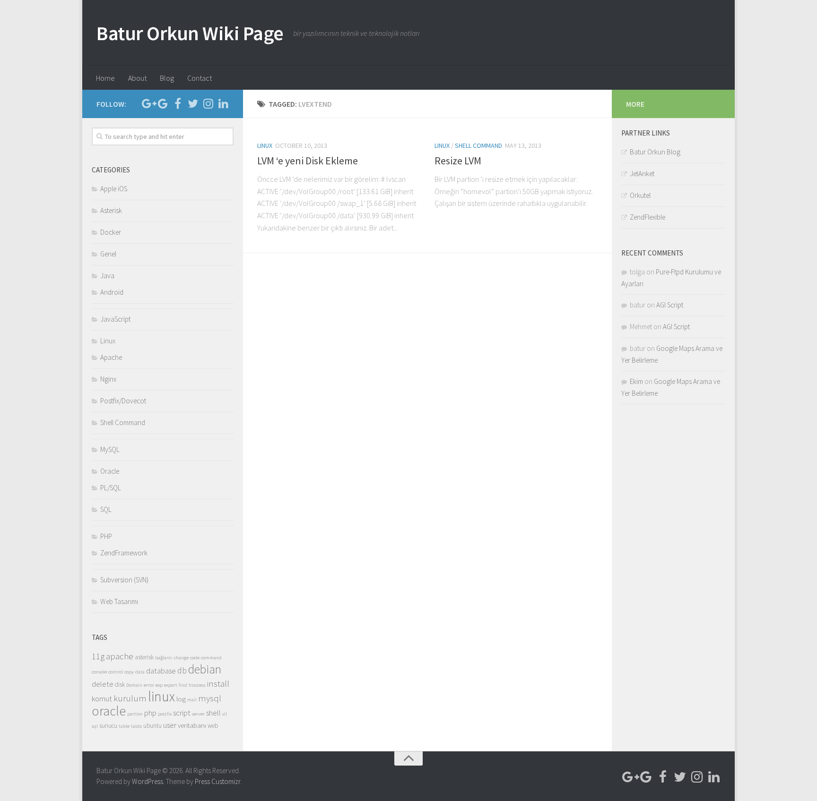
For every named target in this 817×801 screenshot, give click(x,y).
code (195, 658)
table (124, 726)
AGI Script (669, 304)
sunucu (108, 726)
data (140, 672)
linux (161, 696)
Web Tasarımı (119, 601)
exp (159, 685)
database (161, 671)
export (170, 685)
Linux (264, 145)
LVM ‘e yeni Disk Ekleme (307, 160)
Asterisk (111, 210)
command (211, 658)
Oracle (109, 471)
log (181, 698)
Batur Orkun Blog (655, 151)
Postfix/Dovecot (123, 400)
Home (105, 78)
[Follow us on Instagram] (208, 103)
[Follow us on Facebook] (177, 103)
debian (204, 669)
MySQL (110, 449)
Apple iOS (113, 188)
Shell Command (478, 145)
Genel (108, 253)
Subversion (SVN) (124, 579)
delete (102, 684)
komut (102, 699)
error (149, 685)
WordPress (147, 781)
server (198, 714)
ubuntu (152, 726)
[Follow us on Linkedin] (223, 103)
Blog (167, 78)
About (137, 78)
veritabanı (192, 725)
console (99, 672)
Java (107, 275)
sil (224, 714)
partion (135, 714)
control (115, 672)
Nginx (108, 379)
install (218, 683)
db (182, 670)
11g (98, 656)
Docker (110, 232)
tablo (136, 726)
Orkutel (640, 195)
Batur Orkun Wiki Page (190, 33)
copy (129, 672)
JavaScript (115, 319)
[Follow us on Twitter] (193, 103)
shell (213, 713)
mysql (209, 698)
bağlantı (164, 658)
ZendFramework (124, 552)
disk (120, 685)
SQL (106, 509)
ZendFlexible (647, 217)
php (150, 713)
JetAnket (642, 173)
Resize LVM (458, 160)
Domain (134, 685)
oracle (109, 711)
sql (95, 726)
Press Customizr (217, 781)
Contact (199, 78)
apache (119, 656)
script (182, 713)
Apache (111, 357)
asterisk (144, 657)
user (169, 725)
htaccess (197, 685)
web (213, 726)
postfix (165, 714)
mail (192, 700)
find (183, 685)
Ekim (636, 381)
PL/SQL (110, 487)
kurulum (130, 698)
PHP (106, 536)
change (181, 658)
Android (111, 292)
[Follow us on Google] (162, 103)
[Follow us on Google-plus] (147, 103)
